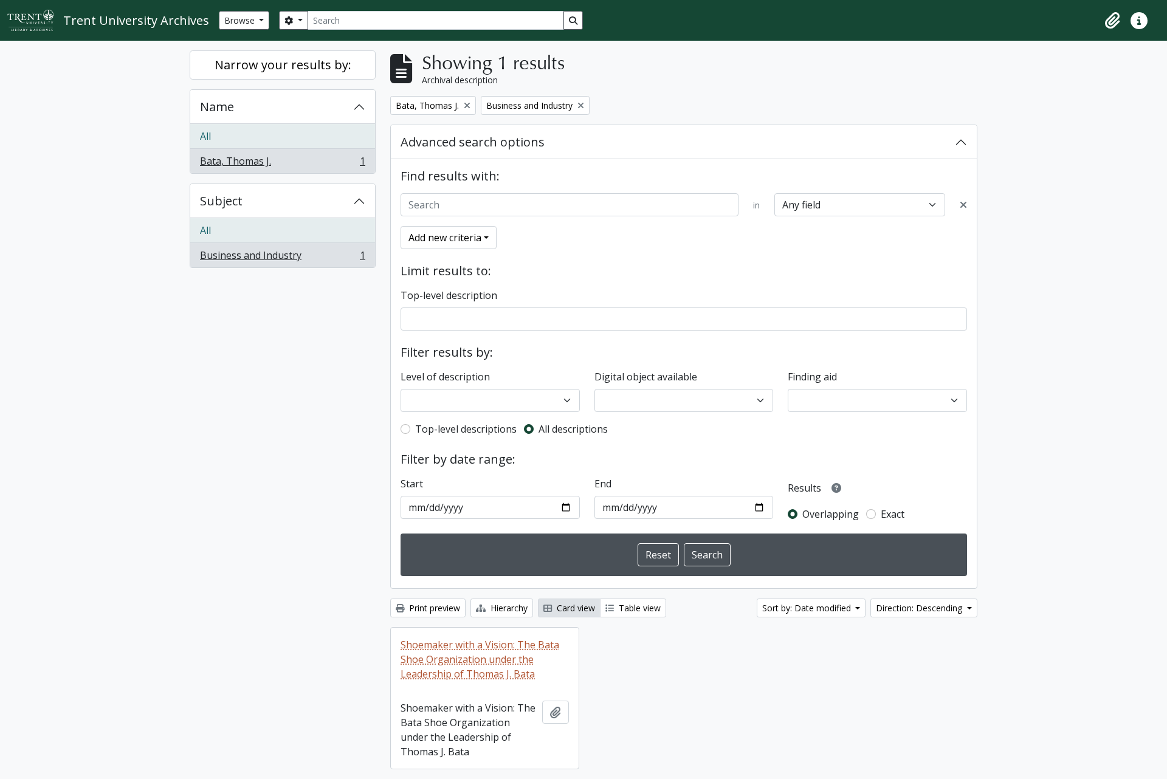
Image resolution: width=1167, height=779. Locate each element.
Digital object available (645, 376)
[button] (1112, 20)
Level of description (445, 376)
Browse (240, 20)
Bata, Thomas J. (282, 163)
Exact (892, 514)
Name (217, 106)
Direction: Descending (920, 608)
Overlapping (830, 514)
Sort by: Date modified (807, 608)
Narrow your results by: (283, 65)
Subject (221, 201)
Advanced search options (473, 142)
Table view (638, 608)
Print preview (433, 608)
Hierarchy (508, 608)
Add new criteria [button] (444, 237)
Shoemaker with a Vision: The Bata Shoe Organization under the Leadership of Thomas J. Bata (480, 659)
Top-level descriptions (466, 429)
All (205, 136)
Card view (574, 608)
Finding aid (812, 376)
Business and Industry (282, 258)
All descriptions (573, 429)
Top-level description (449, 295)
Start (412, 483)
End (602, 483)
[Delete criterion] (963, 204)
